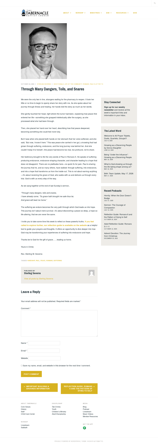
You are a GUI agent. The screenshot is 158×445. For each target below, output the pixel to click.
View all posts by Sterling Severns (38, 278)
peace (43, 261)
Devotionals (59, 84)
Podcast (86, 409)
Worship (79, 13)
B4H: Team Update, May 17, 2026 (118, 173)
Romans (49, 261)
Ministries (95, 13)
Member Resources (90, 416)
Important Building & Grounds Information (38, 387)
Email (24, 350)
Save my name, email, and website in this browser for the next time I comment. (56, 365)
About (66, 13)
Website (24, 358)
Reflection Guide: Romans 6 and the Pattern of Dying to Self (78, 388)
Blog (84, 406)
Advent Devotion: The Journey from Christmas (117, 234)
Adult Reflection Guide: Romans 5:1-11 (118, 225)
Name (24, 343)
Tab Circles (56, 406)
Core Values (25, 406)
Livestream (25, 425)
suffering (58, 261)
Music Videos (88, 414)
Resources (121, 13)
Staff (23, 411)
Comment (26, 308)
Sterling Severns (44, 84)
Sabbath (24, 427)
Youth (54, 409)
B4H (108, 13)
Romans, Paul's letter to (93, 84)
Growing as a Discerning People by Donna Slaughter (118, 146)
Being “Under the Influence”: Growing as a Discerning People (118, 156)
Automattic (98, 441)
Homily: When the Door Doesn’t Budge (117, 196)
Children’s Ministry (59, 411)
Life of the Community (73, 84)
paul (38, 261)
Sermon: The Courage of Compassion (114, 206)
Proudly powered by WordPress (67, 441)
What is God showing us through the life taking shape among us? (118, 165)
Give (135, 13)
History (23, 409)
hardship (31, 261)
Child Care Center (28, 414)
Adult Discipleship (59, 414)
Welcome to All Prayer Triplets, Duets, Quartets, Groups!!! (117, 137)
